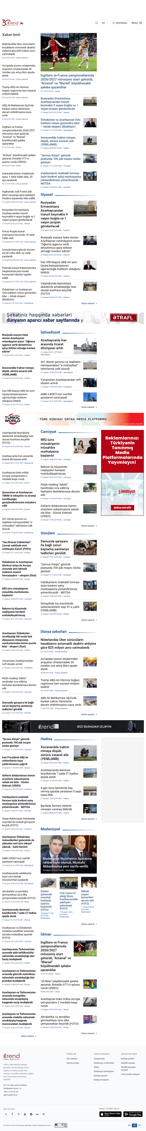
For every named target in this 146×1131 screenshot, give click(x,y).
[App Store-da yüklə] (110, 1114)
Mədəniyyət (50, 829)
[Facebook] (12, 1114)
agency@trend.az (10, 1095)
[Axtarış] (96, 23)
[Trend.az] (12, 23)
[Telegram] (31, 1114)
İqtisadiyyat (50, 332)
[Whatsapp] (6, 1114)
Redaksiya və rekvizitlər (104, 1063)
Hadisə (46, 739)
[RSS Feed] (43, 1114)
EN (129, 1125)
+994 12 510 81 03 (10, 1092)
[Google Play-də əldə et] (133, 1114)
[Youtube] (24, 1114)
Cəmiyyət (48, 432)
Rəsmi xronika (73, 1063)
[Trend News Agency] (11, 1056)
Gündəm (48, 533)
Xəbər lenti (11, 35)
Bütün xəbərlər (88, 303)
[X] (18, 1114)
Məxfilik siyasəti (128, 1063)
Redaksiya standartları (104, 1071)
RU (140, 1125)
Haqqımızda (99, 1059)
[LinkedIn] (37, 1114)
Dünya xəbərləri (54, 631)
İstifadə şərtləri (127, 1059)
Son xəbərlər (72, 1059)
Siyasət (47, 194)
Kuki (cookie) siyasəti (130, 1074)
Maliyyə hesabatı (101, 1080)
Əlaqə (96, 1067)
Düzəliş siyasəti (100, 1075)
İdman (46, 934)
